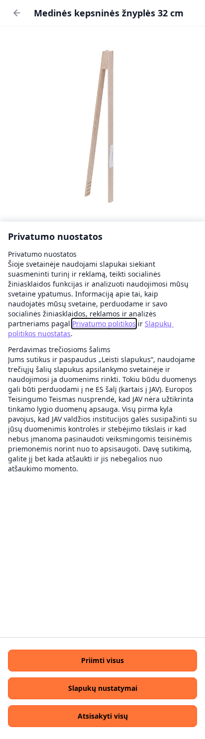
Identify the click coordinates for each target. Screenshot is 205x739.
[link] (104, 323)
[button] (102, 660)
